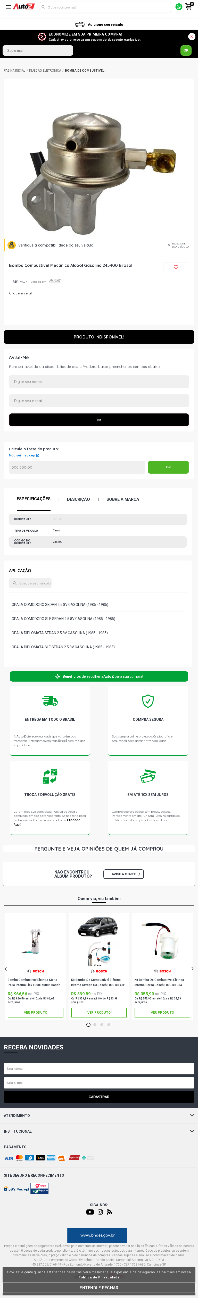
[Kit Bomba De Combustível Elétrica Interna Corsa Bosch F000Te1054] (162, 942)
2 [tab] (95, 1025)
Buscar (43, 7)
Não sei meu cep (22, 455)
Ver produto (35, 1012)
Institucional (18, 1131)
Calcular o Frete (77, 467)
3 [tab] (102, 1025)
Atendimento (17, 1116)
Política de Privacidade (99, 1277)
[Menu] (8, 7)
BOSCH (35, 973)
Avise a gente (124, 874)
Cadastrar (99, 1097)
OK (186, 50)
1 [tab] (88, 1025)
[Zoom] (99, 174)
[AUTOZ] (14, 70)
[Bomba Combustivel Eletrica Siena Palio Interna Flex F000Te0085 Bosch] (35, 942)
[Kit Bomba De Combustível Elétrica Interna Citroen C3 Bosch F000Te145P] (99, 942)
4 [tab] (109, 1025)
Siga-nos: (99, 1205)
